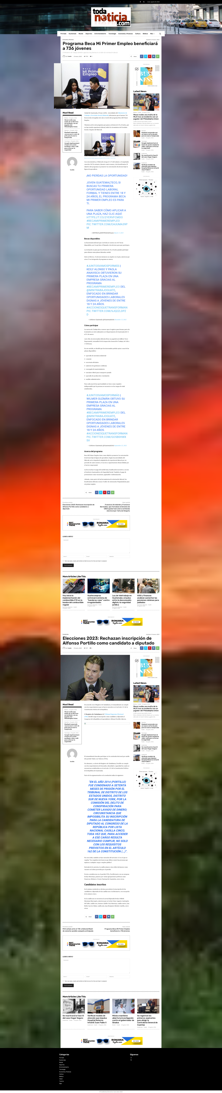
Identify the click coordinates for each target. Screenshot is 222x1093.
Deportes (66, 130)
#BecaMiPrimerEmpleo (103, 220)
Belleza (135, 112)
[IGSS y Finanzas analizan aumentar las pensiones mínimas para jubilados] (148, 586)
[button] (160, 33)
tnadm (69, 56)
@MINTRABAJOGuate (101, 290)
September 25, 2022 (120, 445)
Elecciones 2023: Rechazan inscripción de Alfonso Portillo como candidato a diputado (78, 507)
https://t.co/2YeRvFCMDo (105, 217)
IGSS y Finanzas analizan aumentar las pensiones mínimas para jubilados (148, 599)
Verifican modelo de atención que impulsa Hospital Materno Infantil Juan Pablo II (150, 167)
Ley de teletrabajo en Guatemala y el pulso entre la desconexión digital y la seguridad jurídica (122, 600)
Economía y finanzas (68, 39)
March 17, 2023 (118, 233)
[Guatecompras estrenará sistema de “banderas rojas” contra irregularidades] (98, 586)
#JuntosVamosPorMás (103, 265)
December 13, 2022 (120, 320)
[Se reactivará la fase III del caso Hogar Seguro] (136, 156)
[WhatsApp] (157, 56)
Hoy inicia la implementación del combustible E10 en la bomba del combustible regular (73, 600)
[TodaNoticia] (111, 17)
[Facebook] (140, 2)
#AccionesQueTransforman (107, 307)
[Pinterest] (149, 56)
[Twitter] (144, 2)
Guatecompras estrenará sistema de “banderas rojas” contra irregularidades (98, 599)
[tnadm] (64, 56)
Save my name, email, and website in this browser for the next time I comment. (86, 561)
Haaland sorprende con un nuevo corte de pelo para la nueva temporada (71, 134)
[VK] (153, 56)
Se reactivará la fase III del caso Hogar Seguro (149, 156)
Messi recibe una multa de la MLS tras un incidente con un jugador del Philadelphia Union (71, 123)
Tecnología (67, 141)
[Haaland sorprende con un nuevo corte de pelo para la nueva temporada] (136, 133)
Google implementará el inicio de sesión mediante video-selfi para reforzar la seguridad (71, 146)
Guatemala (144, 153)
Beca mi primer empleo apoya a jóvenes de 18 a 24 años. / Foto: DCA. (100, 158)
